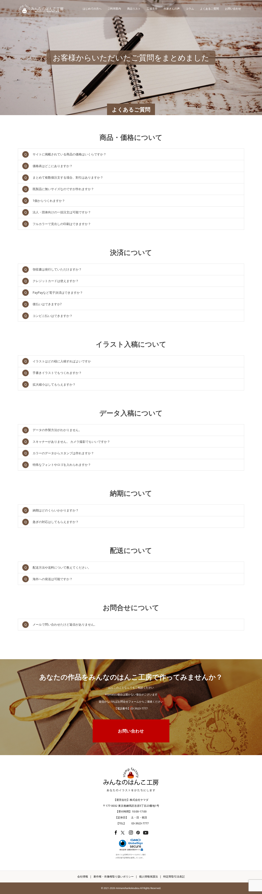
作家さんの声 (172, 8)
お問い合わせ (233, 8)
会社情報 (82, 876)
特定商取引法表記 (174, 876)
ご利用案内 (114, 8)
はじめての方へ (92, 8)
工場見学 (152, 8)
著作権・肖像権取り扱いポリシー (113, 876)
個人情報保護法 (148, 876)
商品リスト (134, 8)
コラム (190, 8)
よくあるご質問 (209, 8)
